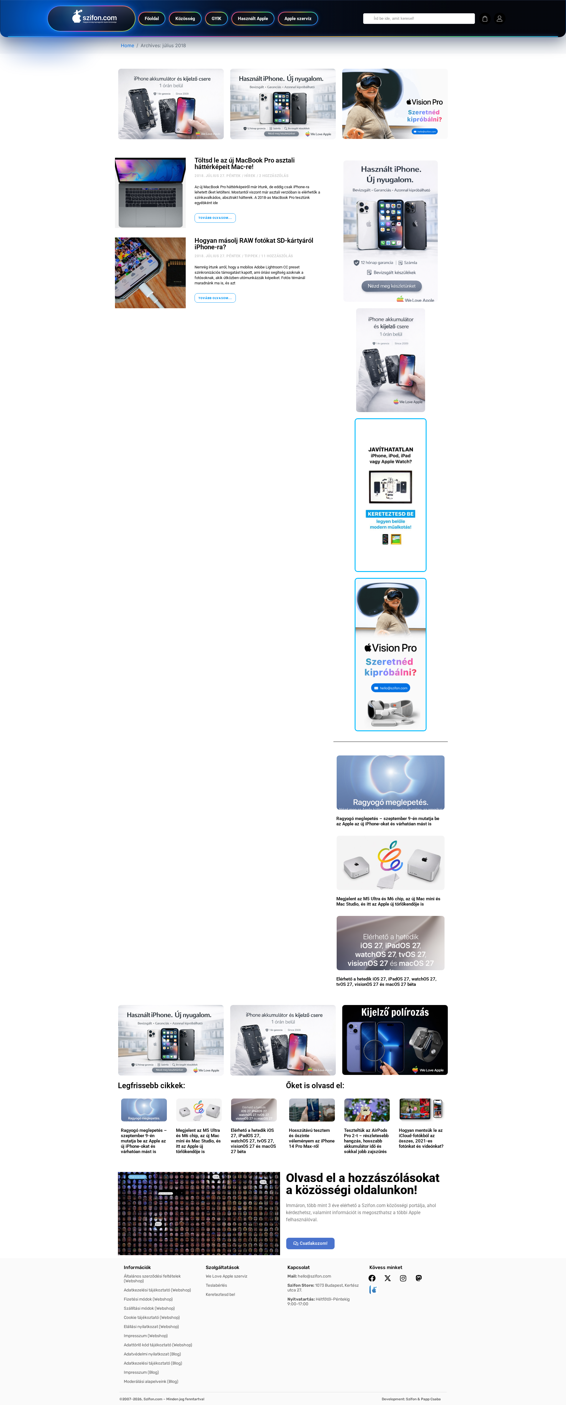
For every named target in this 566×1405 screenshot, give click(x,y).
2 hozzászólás (274, 176)
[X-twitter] (388, 1278)
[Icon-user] (500, 18)
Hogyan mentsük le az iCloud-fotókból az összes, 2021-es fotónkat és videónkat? (421, 1138)
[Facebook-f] (372, 1278)
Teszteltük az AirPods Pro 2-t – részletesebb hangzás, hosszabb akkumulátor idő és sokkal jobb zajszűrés (366, 1141)
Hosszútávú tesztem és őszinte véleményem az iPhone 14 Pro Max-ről (312, 1138)
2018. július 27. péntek (218, 176)
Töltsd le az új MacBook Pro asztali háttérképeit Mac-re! (245, 163)
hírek (250, 176)
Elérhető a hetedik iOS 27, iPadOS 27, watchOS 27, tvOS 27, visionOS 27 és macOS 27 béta (386, 981)
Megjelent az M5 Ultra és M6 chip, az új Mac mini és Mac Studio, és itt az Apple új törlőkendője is (388, 901)
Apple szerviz (298, 18)
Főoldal (152, 18)
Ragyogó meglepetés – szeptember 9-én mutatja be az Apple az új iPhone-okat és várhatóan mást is (387, 821)
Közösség (185, 18)
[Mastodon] (419, 1278)
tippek (251, 256)
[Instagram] (403, 1278)
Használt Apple (253, 18)
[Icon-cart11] (485, 18)
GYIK (216, 18)
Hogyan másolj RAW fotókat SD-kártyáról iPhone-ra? (254, 244)
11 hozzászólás (277, 256)
